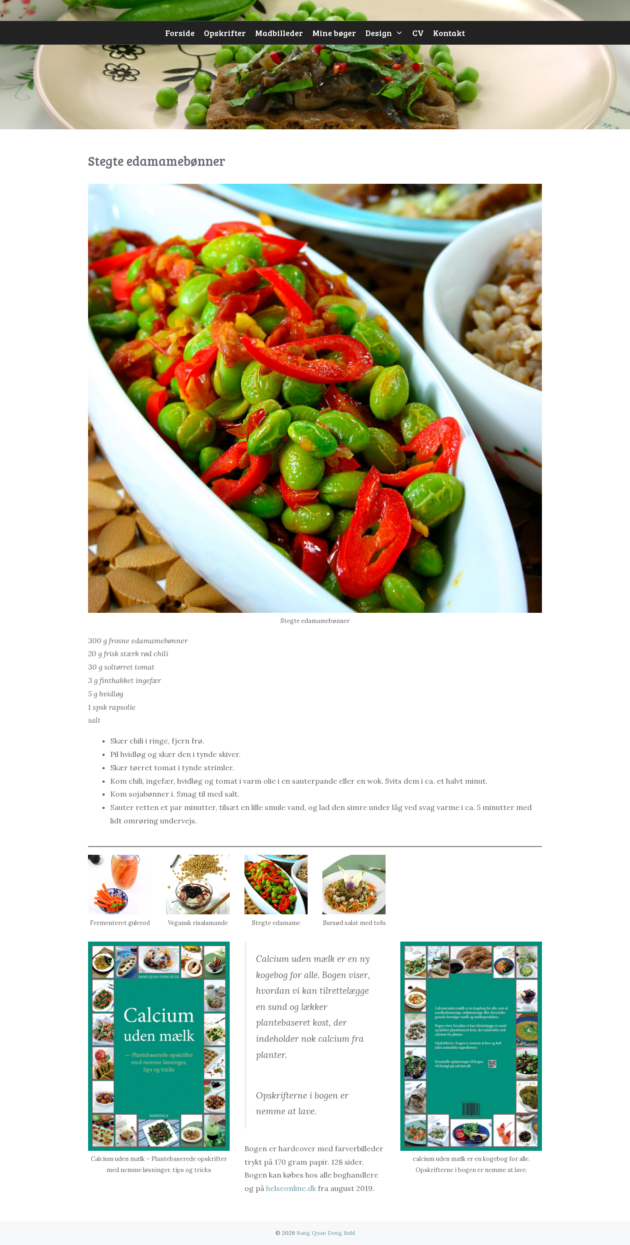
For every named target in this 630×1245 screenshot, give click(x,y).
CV (418, 32)
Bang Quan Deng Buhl (326, 1232)
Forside (180, 32)
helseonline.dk (291, 1188)
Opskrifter (225, 32)
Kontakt (449, 32)
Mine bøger (334, 32)
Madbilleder (279, 32)
